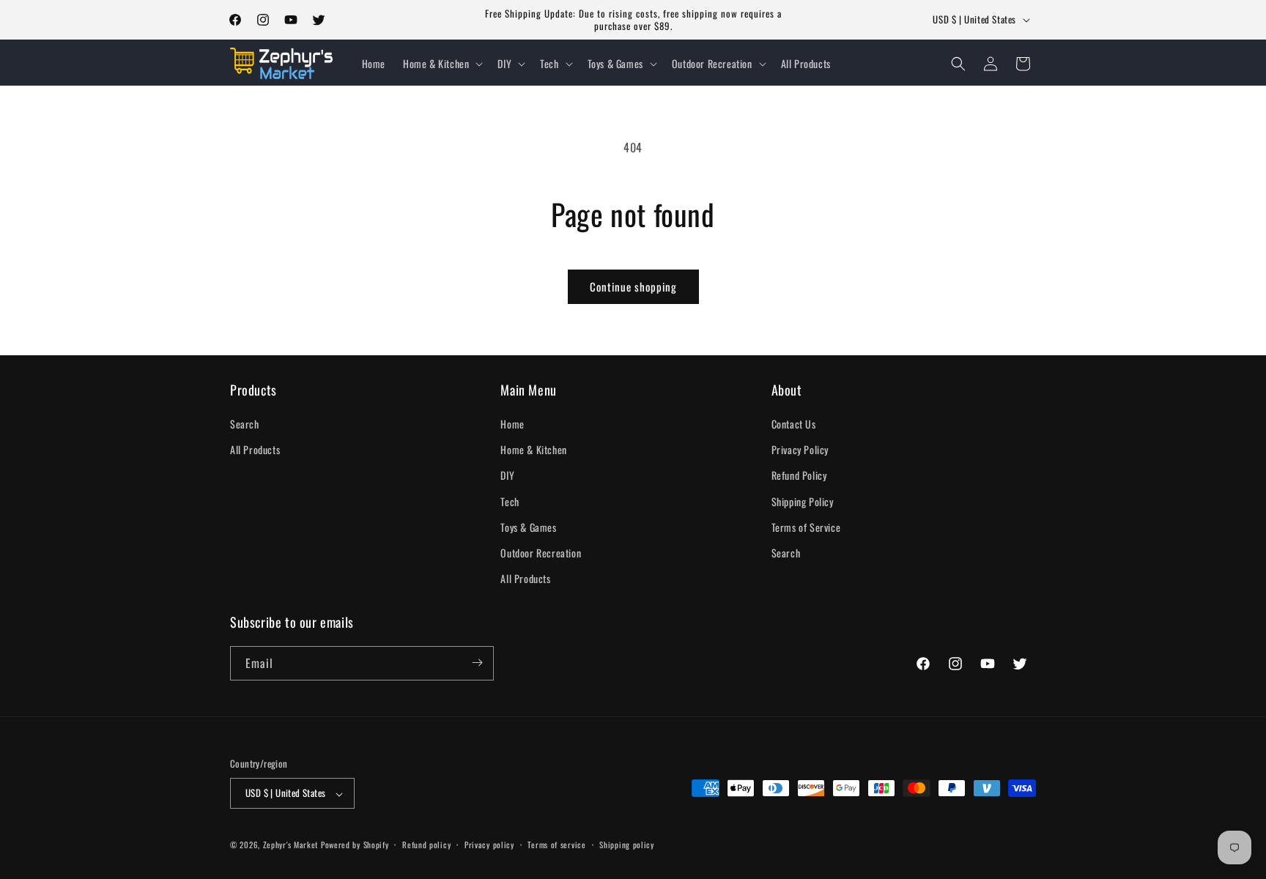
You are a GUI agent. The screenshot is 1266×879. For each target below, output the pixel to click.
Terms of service (556, 844)
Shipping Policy (802, 501)
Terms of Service (806, 527)
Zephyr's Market (291, 845)
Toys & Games (528, 527)
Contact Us (793, 423)
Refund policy (426, 844)
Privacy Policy (800, 450)
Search (244, 423)
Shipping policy (626, 844)
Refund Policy (799, 475)
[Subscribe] (477, 662)
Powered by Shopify (355, 845)
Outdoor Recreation (540, 552)
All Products (255, 450)
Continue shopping (633, 286)
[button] (441, 63)
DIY (507, 475)
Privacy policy (489, 844)
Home (512, 423)
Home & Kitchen (533, 450)
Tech (509, 501)
